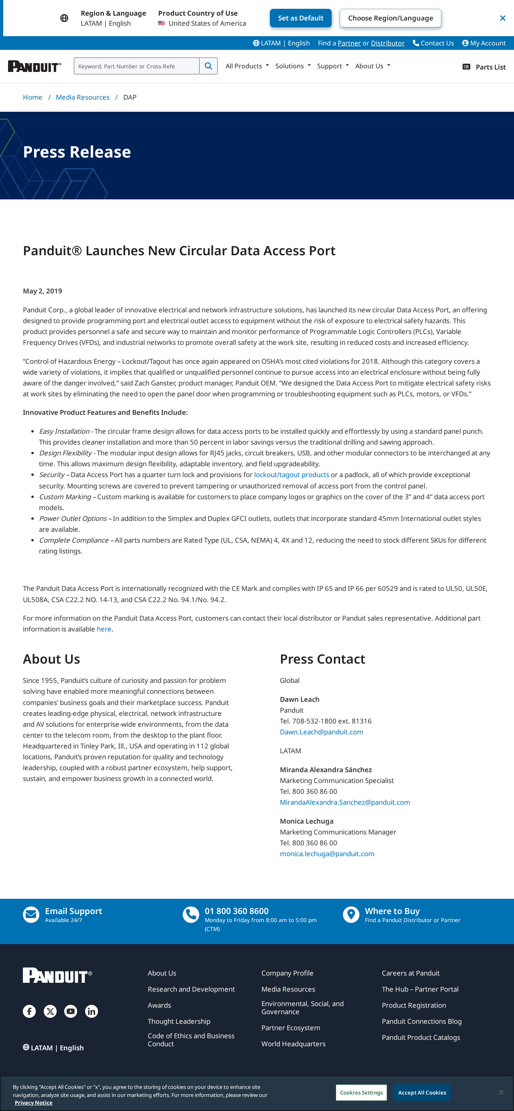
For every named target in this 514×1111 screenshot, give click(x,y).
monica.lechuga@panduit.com (327, 853)
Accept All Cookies (422, 1092)
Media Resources (83, 97)
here (104, 628)
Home (33, 97)
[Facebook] (29, 1019)
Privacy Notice (34, 1102)
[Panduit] (35, 64)
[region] (257, 1093)
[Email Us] (31, 914)
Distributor (388, 43)
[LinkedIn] (91, 1019)
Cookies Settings (361, 1092)
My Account (487, 43)
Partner (349, 43)
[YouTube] (70, 1019)
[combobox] (136, 66)
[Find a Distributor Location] (351, 914)
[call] (191, 914)
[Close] (501, 1092)
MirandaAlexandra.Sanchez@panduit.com (345, 802)
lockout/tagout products (291, 474)
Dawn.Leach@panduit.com (321, 731)
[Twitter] (50, 1019)
